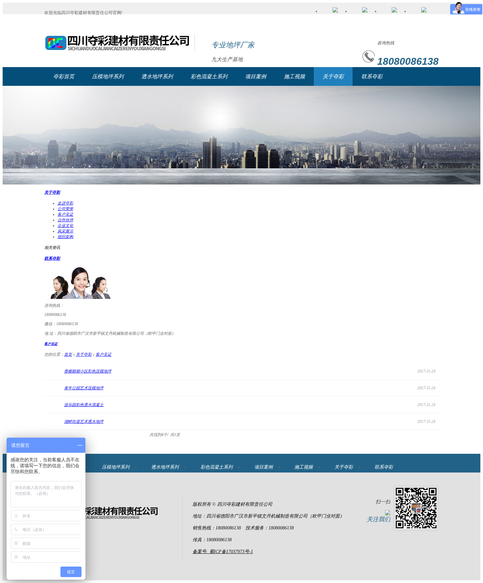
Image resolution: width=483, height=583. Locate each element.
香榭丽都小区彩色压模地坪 (87, 371)
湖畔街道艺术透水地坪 (84, 421)
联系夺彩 (371, 76)
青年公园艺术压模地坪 (84, 388)
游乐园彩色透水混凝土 (84, 404)
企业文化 (65, 225)
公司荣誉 (65, 208)
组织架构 (65, 236)
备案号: (201, 551)
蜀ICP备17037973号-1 (231, 551)
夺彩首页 (63, 76)
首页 (68, 354)
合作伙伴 (65, 220)
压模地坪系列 (108, 76)
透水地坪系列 (157, 76)
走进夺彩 (65, 203)
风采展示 (65, 231)
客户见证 (65, 214)
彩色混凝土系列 (209, 76)
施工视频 (294, 76)
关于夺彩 (333, 76)
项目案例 (255, 76)
